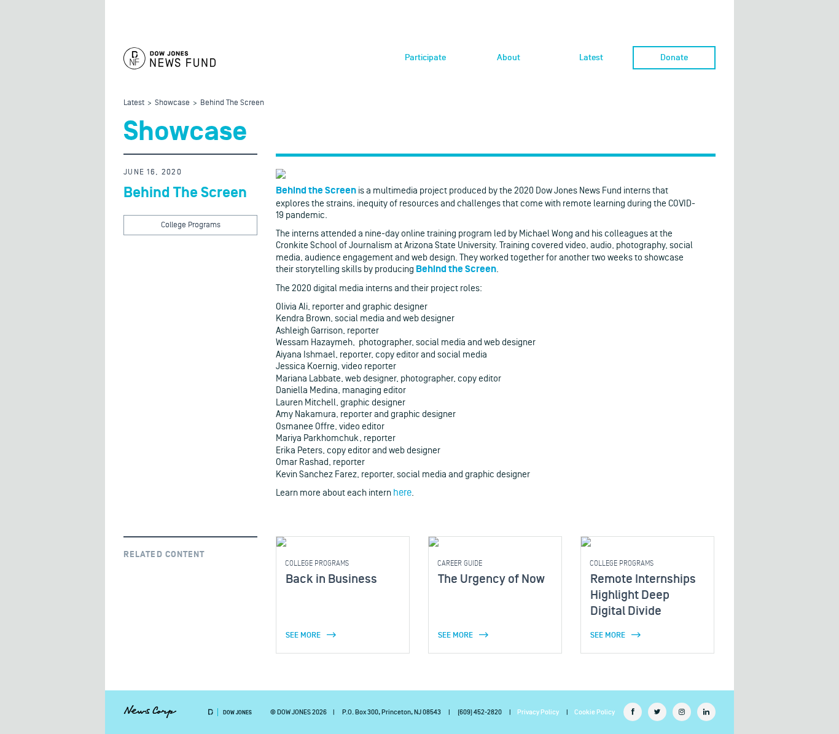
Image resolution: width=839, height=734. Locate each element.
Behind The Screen (232, 102)
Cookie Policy (594, 712)
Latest (591, 58)
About (508, 58)
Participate (425, 58)
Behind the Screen (316, 191)
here (402, 492)
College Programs (190, 225)
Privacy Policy (538, 712)
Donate (674, 58)
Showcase (172, 102)
